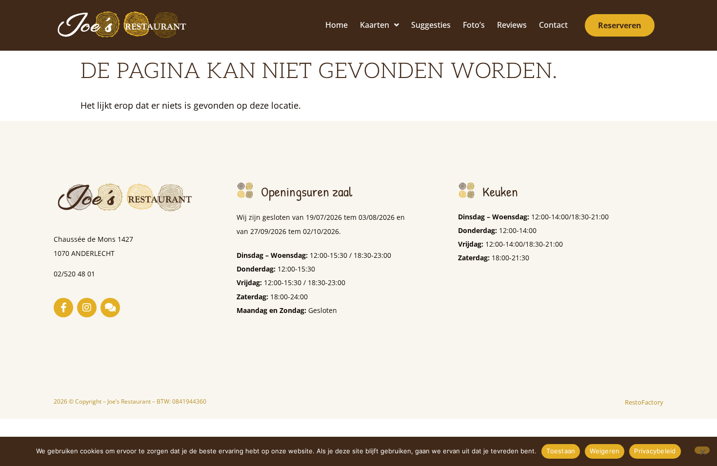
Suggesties (431, 24)
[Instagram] (87, 307)
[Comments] (110, 307)
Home (336, 24)
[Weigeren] (702, 450)
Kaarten (374, 24)
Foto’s (474, 24)
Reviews (512, 24)
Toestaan (560, 451)
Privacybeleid (655, 451)
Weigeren (604, 451)
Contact (553, 24)
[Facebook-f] (63, 307)
